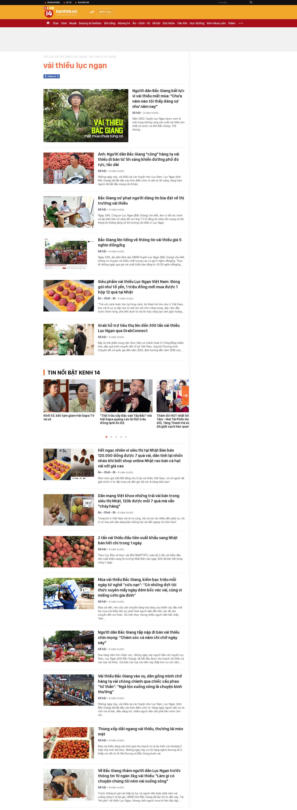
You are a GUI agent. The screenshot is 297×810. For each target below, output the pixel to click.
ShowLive (83, 2)
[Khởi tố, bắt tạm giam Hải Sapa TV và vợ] (69, 395)
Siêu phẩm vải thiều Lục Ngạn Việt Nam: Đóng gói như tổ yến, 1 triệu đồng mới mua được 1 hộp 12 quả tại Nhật (139, 287)
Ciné (64, 23)
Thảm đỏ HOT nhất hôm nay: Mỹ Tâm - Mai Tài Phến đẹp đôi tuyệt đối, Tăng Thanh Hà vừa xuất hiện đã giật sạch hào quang (181, 421)
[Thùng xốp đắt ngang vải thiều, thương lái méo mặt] (68, 743)
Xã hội (156, 23)
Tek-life (182, 23)
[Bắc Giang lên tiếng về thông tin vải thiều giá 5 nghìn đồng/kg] (68, 254)
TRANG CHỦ (48, 23)
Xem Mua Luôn (216, 23)
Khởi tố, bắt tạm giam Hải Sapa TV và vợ (68, 417)
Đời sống (109, 23)
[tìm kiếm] (251, 2)
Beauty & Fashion (90, 23)
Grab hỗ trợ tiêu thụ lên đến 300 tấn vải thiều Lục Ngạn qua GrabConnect (139, 328)
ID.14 (68, 2)
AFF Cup (106, 11)
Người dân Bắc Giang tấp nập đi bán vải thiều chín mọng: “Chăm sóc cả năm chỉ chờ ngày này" (138, 637)
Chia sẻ (53, 76)
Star (56, 23)
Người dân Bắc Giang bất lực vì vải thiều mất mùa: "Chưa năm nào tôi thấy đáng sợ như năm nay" (158, 98)
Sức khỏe (169, 23)
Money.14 (124, 23)
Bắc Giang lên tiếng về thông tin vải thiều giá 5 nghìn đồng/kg (140, 242)
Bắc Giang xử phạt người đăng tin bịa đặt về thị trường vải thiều (141, 201)
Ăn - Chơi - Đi (141, 23)
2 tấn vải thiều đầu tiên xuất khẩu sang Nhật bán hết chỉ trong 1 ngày (138, 540)
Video (231, 23)
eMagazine (53, 2)
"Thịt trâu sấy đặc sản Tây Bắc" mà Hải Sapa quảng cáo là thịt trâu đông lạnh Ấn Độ (126, 419)
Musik (73, 23)
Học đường (197, 23)
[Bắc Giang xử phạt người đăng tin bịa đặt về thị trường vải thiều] (68, 212)
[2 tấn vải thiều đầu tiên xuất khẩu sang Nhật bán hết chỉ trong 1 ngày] (68, 552)
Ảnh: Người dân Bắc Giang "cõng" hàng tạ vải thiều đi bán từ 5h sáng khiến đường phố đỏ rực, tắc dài (138, 159)
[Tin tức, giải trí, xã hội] (63, 12)
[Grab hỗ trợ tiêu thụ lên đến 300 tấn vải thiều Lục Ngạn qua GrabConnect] (68, 339)
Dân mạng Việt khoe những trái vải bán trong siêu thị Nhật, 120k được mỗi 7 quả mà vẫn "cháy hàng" (138, 501)
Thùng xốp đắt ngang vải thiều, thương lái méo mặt (140, 731)
